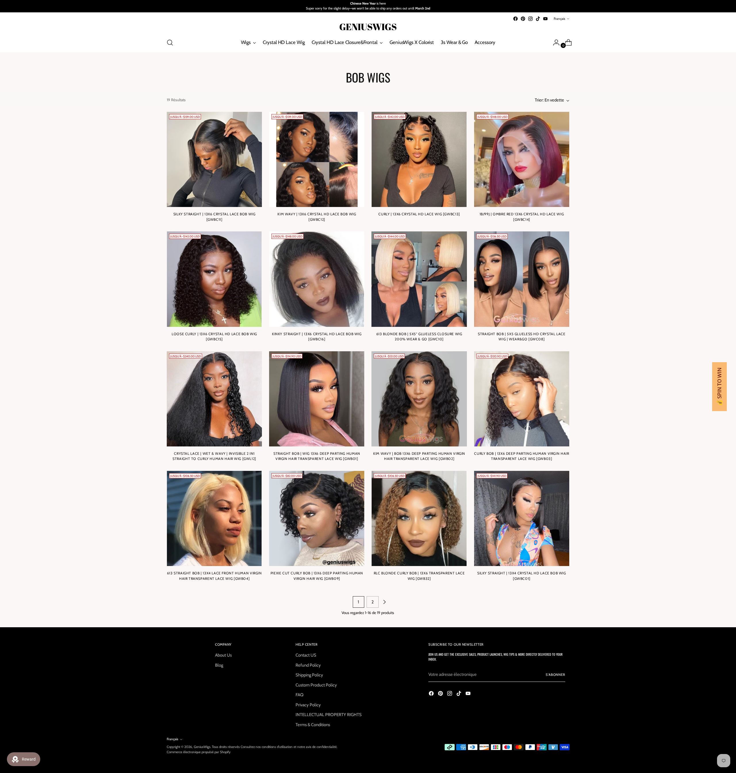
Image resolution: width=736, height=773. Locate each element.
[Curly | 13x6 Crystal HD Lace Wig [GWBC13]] (419, 159)
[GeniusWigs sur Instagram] (530, 18)
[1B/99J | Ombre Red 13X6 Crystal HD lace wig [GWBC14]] (521, 159)
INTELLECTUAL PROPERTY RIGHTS (329, 714)
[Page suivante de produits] (384, 602)
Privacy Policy (308, 704)
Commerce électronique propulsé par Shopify (199, 752)
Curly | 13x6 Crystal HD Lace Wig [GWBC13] (419, 214)
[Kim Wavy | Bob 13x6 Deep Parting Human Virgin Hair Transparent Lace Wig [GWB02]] (419, 398)
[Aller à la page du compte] (554, 42)
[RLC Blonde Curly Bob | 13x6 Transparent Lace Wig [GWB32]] (419, 518)
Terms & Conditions (313, 724)
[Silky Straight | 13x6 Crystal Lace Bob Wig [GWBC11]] (214, 159)
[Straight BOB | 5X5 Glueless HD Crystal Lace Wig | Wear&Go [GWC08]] (521, 279)
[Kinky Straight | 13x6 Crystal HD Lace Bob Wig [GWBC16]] (316, 279)
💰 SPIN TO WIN (719, 386)
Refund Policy (308, 665)
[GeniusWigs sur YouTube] (545, 18)
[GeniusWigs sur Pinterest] (523, 18)
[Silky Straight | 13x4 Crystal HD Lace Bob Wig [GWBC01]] (521, 518)
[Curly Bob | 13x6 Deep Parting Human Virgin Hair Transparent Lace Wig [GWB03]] (521, 398)
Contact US (306, 655)
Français (559, 19)
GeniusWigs (202, 747)
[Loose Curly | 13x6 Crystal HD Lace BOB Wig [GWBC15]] (214, 279)
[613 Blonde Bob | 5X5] (419, 279)
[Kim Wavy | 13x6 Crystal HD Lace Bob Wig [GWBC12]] (316, 159)
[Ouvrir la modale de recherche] (170, 42)
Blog (219, 665)
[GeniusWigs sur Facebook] (515, 18)
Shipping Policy (309, 675)
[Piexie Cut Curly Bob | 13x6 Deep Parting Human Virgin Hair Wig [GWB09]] (316, 518)
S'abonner (555, 675)
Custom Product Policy (316, 685)
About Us (223, 655)
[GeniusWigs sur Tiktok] (537, 18)
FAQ (300, 694)
